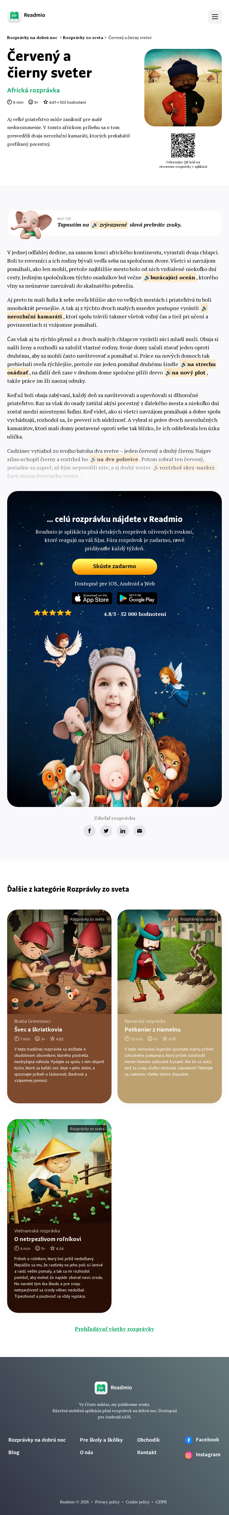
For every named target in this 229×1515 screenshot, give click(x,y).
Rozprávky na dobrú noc (37, 1440)
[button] (215, 17)
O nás (86, 1453)
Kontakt (147, 1453)
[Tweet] (106, 831)
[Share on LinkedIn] (123, 831)
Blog (13, 1453)
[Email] (140, 831)
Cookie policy (137, 1502)
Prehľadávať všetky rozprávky (114, 1328)
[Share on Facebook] (89, 831)
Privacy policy (107, 1502)
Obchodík (148, 1440)
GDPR (161, 1502)
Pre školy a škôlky (101, 1440)
